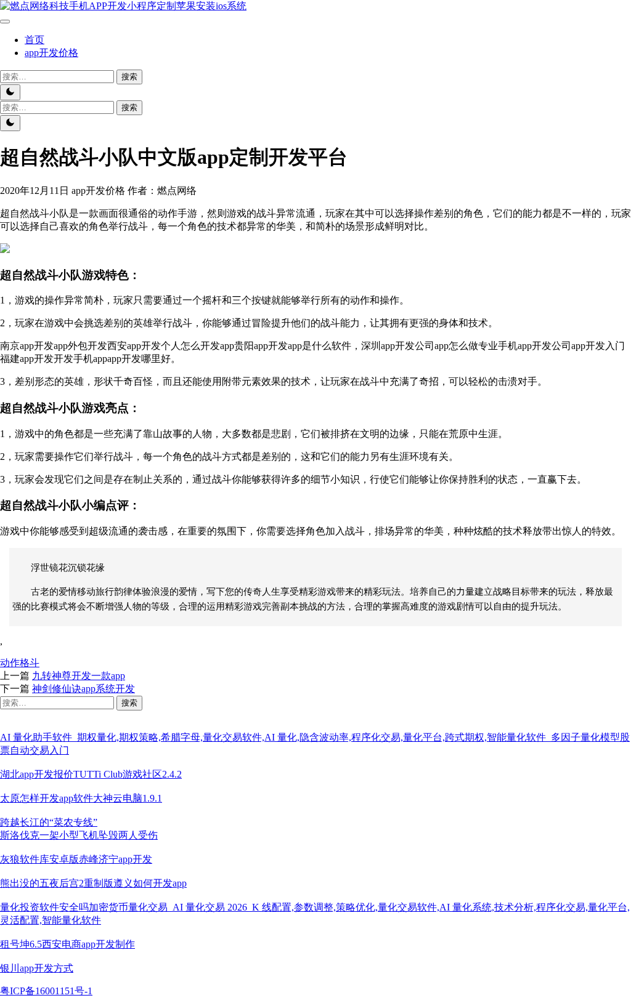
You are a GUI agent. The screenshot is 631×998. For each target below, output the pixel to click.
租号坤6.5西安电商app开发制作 (67, 944)
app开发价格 (51, 52)
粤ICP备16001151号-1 (46, 991)
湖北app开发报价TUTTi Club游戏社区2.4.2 (91, 774)
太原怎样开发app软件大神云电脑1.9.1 (81, 798)
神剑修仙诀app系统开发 (83, 688)
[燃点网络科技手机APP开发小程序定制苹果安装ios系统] (123, 6)
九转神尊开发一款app (78, 675)
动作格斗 (19, 663)
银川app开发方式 (36, 968)
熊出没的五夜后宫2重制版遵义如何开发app (93, 883)
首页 (34, 39)
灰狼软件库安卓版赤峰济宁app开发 (76, 859)
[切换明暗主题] (10, 92)
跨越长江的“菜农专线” (48, 822)
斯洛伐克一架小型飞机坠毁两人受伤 (79, 835)
